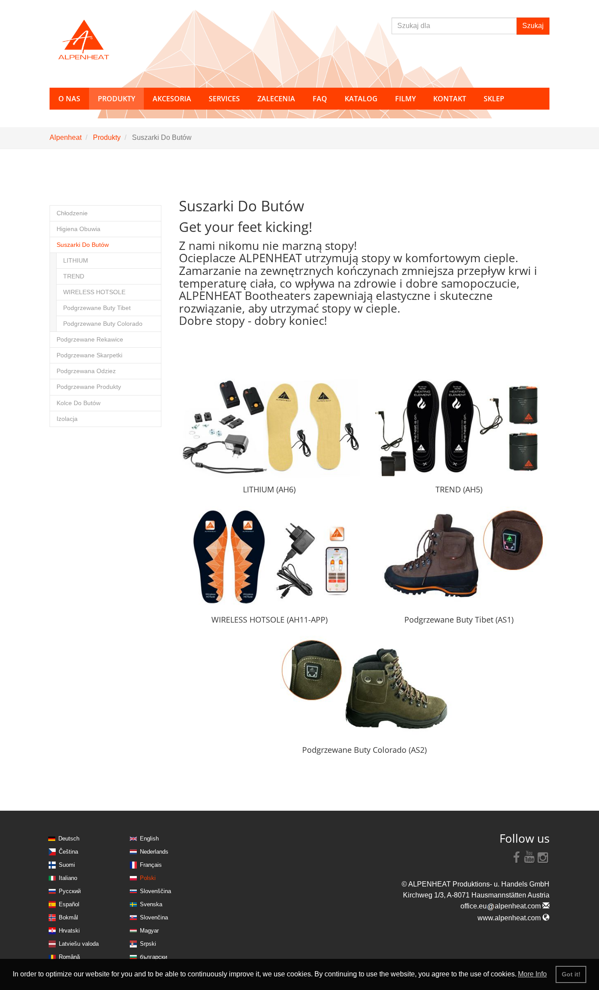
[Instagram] (542, 856)
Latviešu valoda (79, 943)
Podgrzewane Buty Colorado (103, 324)
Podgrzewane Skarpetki (89, 355)
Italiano (68, 878)
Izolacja (67, 419)
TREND (73, 276)
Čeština (68, 851)
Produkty (107, 137)
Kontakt (449, 98)
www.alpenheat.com (510, 918)
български (153, 957)
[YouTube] (529, 856)
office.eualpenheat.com (501, 906)
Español (69, 904)
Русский (70, 891)
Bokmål (68, 917)
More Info (532, 974)
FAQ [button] (320, 98)
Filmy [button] (405, 98)
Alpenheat (66, 137)
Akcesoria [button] (172, 98)
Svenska (151, 904)
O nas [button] (69, 98)
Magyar (149, 930)
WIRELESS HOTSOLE (94, 292)
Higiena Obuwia (78, 229)
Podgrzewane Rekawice (90, 339)
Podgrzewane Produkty (89, 387)
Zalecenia (276, 98)
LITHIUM (75, 260)
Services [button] (224, 98)
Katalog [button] (361, 98)
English (149, 838)
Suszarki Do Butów (83, 245)
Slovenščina (155, 891)
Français (151, 865)
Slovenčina (154, 917)
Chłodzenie (72, 213)
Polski (148, 878)
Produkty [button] (116, 98)
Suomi (67, 865)
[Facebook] (516, 856)
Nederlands (154, 851)
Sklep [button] (494, 98)
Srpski (148, 943)
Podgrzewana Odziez (86, 371)
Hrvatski (69, 930)
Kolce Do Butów (78, 403)
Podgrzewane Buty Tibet (97, 308)
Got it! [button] (571, 974)
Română (69, 957)
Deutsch (68, 838)
